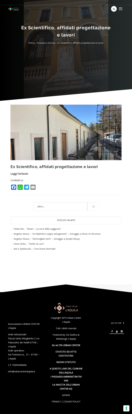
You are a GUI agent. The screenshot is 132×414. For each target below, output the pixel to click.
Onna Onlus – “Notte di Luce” (29, 243)
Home (31, 43)
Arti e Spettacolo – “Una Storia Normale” (35, 248)
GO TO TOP (116, 323)
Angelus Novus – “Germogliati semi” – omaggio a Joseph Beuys (47, 238)
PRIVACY (56, 401)
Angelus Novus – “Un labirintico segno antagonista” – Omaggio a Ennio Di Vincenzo (57, 233)
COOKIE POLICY (71, 401)
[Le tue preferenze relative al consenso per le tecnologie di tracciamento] (126, 408)
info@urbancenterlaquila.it (21, 371)
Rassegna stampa (46, 43)
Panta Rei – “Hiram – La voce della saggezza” (37, 228)
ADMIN (66, 395)
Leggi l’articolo (19, 173)
